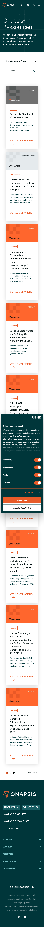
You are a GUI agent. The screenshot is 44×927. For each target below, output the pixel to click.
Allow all (22, 500)
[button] (34, 71)
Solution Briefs (16, 174)
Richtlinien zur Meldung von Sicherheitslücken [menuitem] (21, 906)
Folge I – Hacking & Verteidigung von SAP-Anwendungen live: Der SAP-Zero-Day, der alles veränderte (21, 564)
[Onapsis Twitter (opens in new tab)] (19, 917)
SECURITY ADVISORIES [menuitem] (14, 828)
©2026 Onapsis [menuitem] (12, 910)
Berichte (13, 109)
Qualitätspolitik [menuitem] (30, 899)
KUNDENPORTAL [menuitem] (11, 807)
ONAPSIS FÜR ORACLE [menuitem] (14, 821)
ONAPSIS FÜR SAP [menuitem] (12, 814)
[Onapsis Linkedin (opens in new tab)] (13, 917)
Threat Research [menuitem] (10, 861)
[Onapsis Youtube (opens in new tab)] (25, 917)
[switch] (37, 467)
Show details (30, 493)
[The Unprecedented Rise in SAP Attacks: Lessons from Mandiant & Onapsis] (22, 312)
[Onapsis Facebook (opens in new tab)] (31, 917)
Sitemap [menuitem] (12, 895)
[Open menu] (39, 5)
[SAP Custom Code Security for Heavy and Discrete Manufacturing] (22, 161)
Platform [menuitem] (7, 840)
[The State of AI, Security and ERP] (22, 95)
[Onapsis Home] (19, 794)
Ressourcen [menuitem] (8, 854)
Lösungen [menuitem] (7, 847)
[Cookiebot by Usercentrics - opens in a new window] (31, 417)
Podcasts (14, 247)
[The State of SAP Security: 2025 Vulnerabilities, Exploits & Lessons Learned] (22, 697)
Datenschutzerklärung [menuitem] (15, 899)
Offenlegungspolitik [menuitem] (21, 903)
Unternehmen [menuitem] (9, 869)
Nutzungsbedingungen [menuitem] (25, 895)
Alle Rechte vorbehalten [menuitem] (28, 910)
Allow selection (22, 508)
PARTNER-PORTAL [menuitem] (31, 807)
